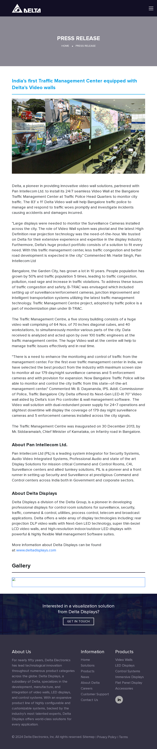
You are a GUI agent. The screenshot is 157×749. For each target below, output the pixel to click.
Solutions (88, 665)
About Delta (90, 683)
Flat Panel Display (128, 683)
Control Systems (127, 671)
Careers (86, 688)
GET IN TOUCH (78, 621)
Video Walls (123, 660)
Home (65, 46)
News (85, 677)
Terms (123, 737)
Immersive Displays (129, 677)
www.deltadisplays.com (36, 550)
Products (87, 671)
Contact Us (89, 700)
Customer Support (95, 694)
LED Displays (125, 665)
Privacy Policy (106, 737)
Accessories (124, 688)
